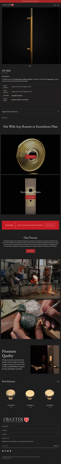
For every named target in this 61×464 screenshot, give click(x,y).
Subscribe (56, 445)
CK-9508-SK (49, 405)
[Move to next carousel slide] (57, 381)
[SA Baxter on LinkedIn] (8, 451)
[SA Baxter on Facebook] (3, 451)
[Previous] (17, 1)
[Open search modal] (54, 5)
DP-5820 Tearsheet (16, 95)
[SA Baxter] (8, 5)
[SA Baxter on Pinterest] (11, 451)
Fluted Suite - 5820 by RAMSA (23, 79)
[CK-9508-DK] (11, 394)
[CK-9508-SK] (50, 394)
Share (5, 117)
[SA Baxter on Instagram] (5, 451)
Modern (19, 99)
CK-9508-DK (11, 405)
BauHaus (13, 99)
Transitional (25, 99)
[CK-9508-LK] (30, 394)
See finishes (50, 79)
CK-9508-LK (30, 405)
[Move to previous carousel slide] (54, 381)
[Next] (43, 1)
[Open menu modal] (58, 5)
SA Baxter (12, 456)
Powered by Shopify (6, 458)
